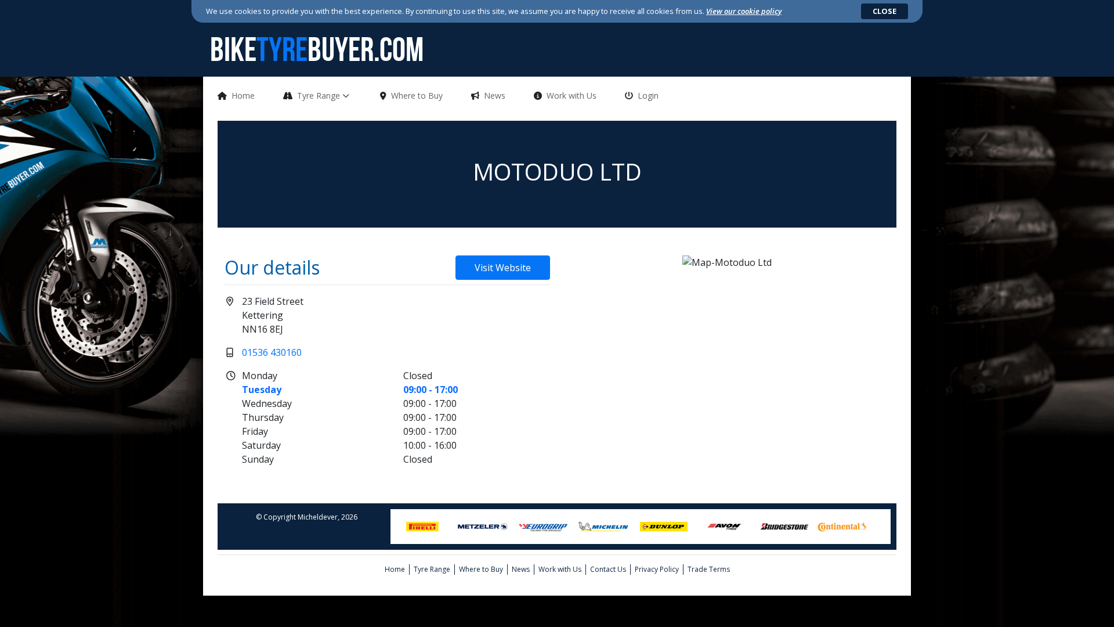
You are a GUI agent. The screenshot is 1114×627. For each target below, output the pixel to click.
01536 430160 (272, 352)
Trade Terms (709, 569)
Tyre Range (319, 95)
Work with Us (571, 95)
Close (884, 11)
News (494, 95)
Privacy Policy (657, 569)
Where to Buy (417, 95)
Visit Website (503, 267)
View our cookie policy (744, 11)
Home (243, 95)
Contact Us (608, 569)
